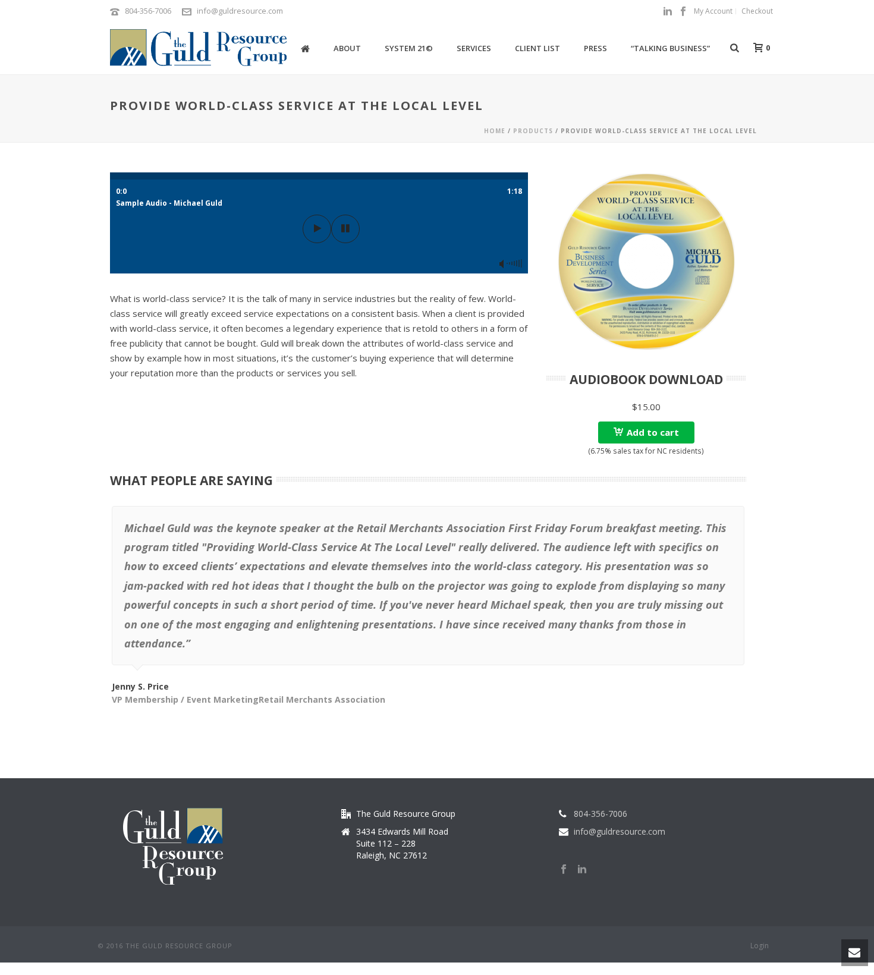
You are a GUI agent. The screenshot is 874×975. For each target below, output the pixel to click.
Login (759, 946)
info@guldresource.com (240, 10)
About (347, 48)
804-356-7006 (148, 10)
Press (595, 48)
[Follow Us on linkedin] (582, 869)
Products (533, 131)
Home (494, 131)
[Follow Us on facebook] (563, 869)
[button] (646, 433)
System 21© (409, 48)
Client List (537, 48)
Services (474, 48)
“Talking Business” (670, 48)
